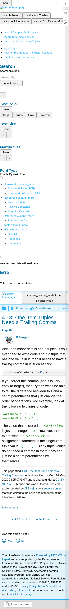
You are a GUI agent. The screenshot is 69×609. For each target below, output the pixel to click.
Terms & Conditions (49, 586)
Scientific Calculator (19, 211)
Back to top (9, 507)
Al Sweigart (22, 337)
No (22, 540)
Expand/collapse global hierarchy (6, 308)
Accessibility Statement (16, 590)
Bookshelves (43, 308)
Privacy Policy (28, 586)
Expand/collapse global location (65, 307)
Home (19, 308)
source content (53, 488)
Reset (6, 109)
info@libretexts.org (20, 594)
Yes (9, 540)
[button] (14, 238)
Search (7, 604)
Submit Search (11, 83)
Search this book (10, 70)
